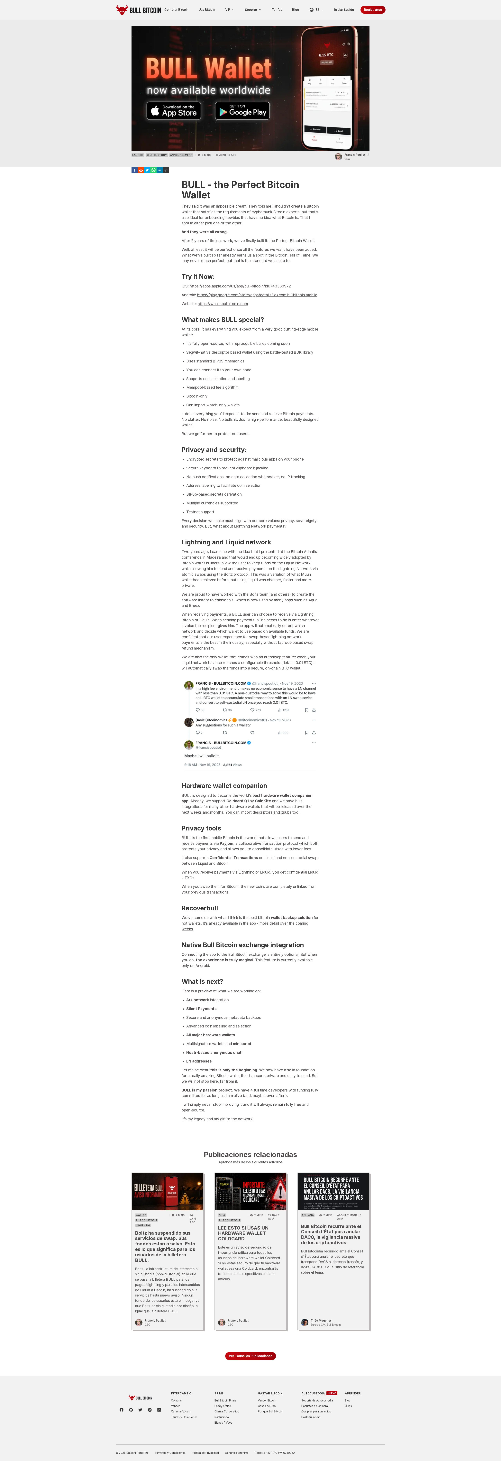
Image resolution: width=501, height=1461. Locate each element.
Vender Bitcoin (267, 1400)
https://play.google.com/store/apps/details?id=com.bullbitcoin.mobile (257, 295)
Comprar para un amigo (316, 1411)
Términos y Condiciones (170, 1452)
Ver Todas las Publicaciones (250, 1356)
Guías (348, 1406)
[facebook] (135, 170)
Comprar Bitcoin (176, 10)
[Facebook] (121, 1410)
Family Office (222, 1406)
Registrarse (373, 10)
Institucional (221, 1417)
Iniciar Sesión (344, 10)
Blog (295, 10)
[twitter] (147, 170)
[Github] (131, 1410)
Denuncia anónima (237, 1452)
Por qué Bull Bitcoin (270, 1411)
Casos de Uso (267, 1406)
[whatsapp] (153, 170)
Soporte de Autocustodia (317, 1400)
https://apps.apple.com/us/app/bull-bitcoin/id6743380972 (240, 286)
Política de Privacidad (205, 1452)
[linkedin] (160, 170)
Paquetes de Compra (314, 1406)
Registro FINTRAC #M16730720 (275, 1452)
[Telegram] (150, 1410)
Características (180, 1411)
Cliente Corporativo (226, 1411)
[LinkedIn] (159, 1410)
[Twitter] (140, 1410)
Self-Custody (156, 155)
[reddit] (141, 170)
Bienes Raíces (223, 1422)
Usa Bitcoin (207, 10)
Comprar (176, 1400)
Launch (137, 155)
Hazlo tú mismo (311, 1417)
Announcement (181, 155)
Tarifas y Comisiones (184, 1417)
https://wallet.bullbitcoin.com (223, 303)
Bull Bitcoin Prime (225, 1400)
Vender (175, 1406)
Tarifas (277, 10)
